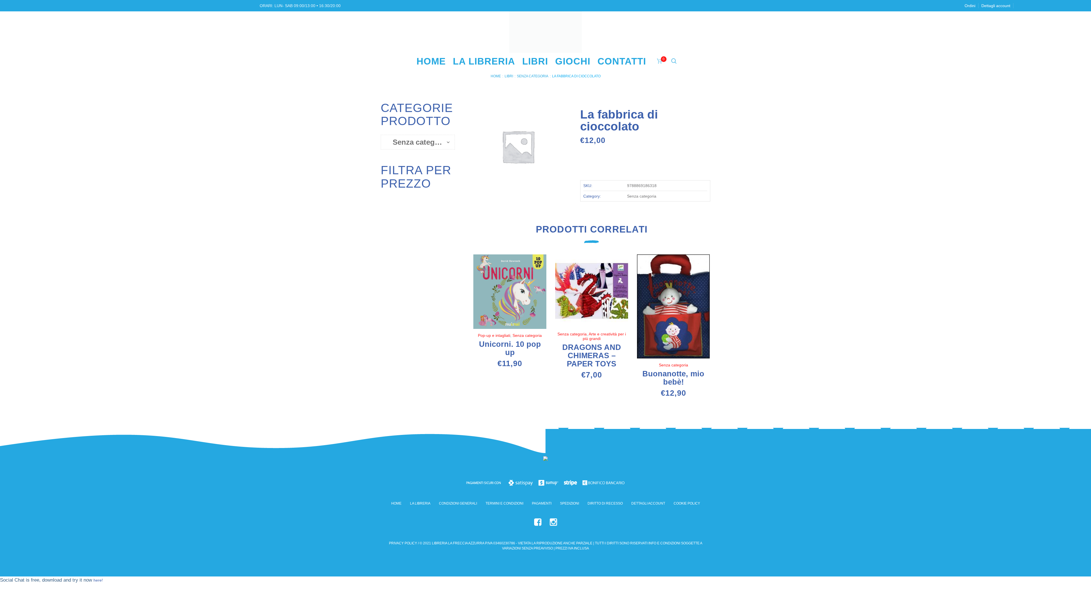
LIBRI (509, 76)
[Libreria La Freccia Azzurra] (545, 460)
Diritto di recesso (605, 503)
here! (98, 580)
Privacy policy (403, 543)
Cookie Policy (687, 503)
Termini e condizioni (504, 503)
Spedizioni (569, 503)
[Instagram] (553, 522)
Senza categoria (532, 76)
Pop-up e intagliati (494, 335)
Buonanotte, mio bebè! (673, 378)
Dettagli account (648, 503)
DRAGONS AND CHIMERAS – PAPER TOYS (591, 355)
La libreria (420, 503)
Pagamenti (541, 503)
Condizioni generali (458, 503)
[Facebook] (538, 522)
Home (496, 76)
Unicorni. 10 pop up (510, 348)
